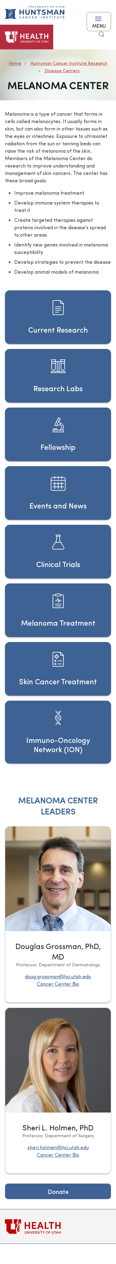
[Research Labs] (58, 376)
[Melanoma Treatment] (58, 610)
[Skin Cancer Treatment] (58, 669)
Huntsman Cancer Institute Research (68, 63)
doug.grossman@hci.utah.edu (58, 976)
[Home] (26, 37)
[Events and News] (58, 493)
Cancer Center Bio (58, 983)
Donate (58, 1191)
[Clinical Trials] (58, 551)
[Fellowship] (58, 434)
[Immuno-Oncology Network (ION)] (58, 732)
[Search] (101, 34)
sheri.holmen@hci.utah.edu (58, 1147)
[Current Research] (58, 317)
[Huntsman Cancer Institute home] (34, 12)
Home (15, 63)
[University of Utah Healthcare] (58, 1226)
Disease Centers (62, 70)
